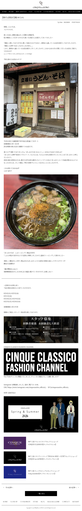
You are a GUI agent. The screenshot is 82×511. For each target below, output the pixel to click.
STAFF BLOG (76, 22)
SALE (30, 12)
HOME (4, 12)
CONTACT (66, 502)
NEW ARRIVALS (21, 12)
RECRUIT (75, 502)
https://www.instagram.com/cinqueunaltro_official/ (26, 387)
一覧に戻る (41, 493)
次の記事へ (9, 487)
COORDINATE (48, 12)
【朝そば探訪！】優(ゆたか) (13, 17)
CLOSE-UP (13, 502)
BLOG (43, 502)
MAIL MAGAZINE (74, 12)
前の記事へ (72, 487)
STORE (58, 12)
